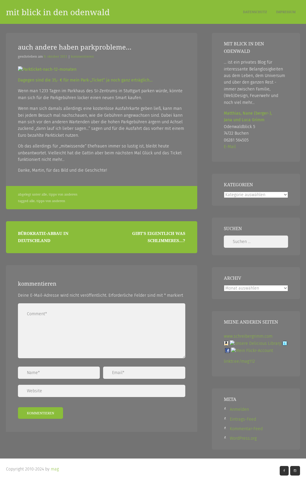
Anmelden (239, 409)
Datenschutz (255, 12)
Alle (44, 194)
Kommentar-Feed (246, 428)
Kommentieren (82, 56)
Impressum (286, 12)
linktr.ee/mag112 (239, 361)
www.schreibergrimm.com (248, 336)
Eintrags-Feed (243, 419)
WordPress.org (243, 438)
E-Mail (230, 146)
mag (55, 469)
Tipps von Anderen (63, 194)
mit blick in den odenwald (58, 12)
